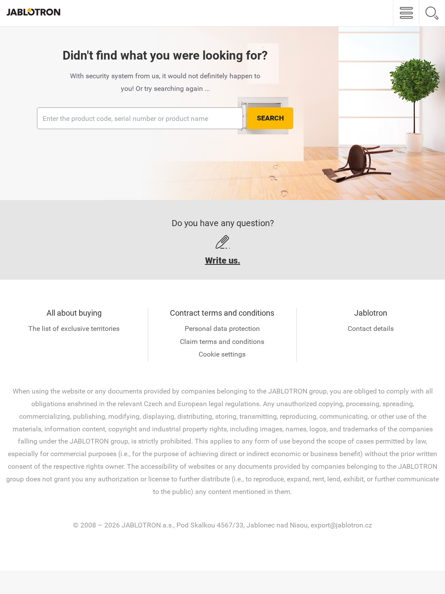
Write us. (222, 260)
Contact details (371, 328)
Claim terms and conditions (222, 341)
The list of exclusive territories (74, 328)
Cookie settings (222, 354)
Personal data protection (222, 328)
